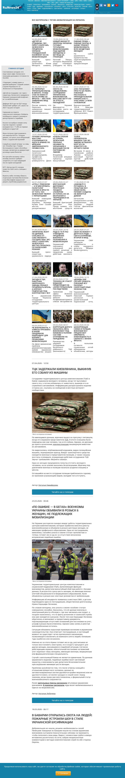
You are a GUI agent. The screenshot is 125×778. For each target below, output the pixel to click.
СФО (52, 2)
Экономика (46, 4)
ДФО (56, 2)
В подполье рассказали (53, 685)
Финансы (61, 4)
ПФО (80, 0)
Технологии (48, 6)
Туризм (84, 6)
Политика (36, 4)
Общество (69, 4)
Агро (90, 6)
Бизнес (53, 4)
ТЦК (66, 440)
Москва (37, 0)
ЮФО (85, 0)
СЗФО (71, 0)
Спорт (29, 6)
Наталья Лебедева (47, 693)
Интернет (57, 6)
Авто (64, 6)
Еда (34, 6)
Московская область (48, 0)
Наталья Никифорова (48, 485)
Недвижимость (47, 8)
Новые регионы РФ (66, 2)
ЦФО (76, 0)
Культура (70, 6)
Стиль (34, 8)
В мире (29, 4)
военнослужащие (61, 444)
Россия (30, 0)
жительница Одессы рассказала (52, 683)
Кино (29, 8)
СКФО (90, 0)
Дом (39, 8)
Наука (88, 4)
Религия (78, 6)
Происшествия (79, 4)
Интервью (75, 8)
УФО (48, 2)
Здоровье (39, 6)
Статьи (82, 8)
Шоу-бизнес (58, 8)
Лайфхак (67, 8)
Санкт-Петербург (63, 0)
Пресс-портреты (32, 10)
